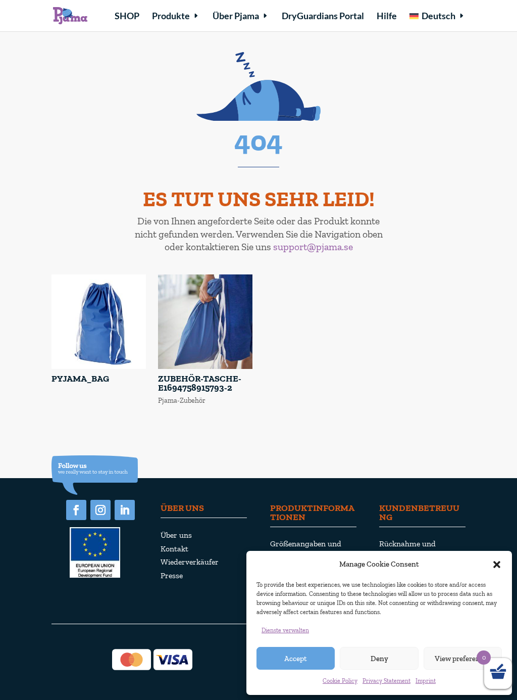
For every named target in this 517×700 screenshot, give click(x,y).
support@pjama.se (313, 247)
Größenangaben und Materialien (305, 550)
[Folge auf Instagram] (100, 510)
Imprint (426, 680)
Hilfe (387, 16)
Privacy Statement (386, 680)
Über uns (176, 535)
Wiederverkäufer (190, 562)
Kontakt (174, 548)
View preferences (463, 658)
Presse (172, 575)
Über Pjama (236, 16)
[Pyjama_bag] (98, 366)
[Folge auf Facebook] (76, 510)
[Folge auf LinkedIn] (125, 510)
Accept (295, 658)
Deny (379, 658)
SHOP (127, 16)
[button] (497, 564)
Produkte (171, 16)
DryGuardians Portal (323, 16)
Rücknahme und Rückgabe (407, 550)
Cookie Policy (340, 680)
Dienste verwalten (285, 630)
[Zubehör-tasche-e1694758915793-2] (205, 366)
